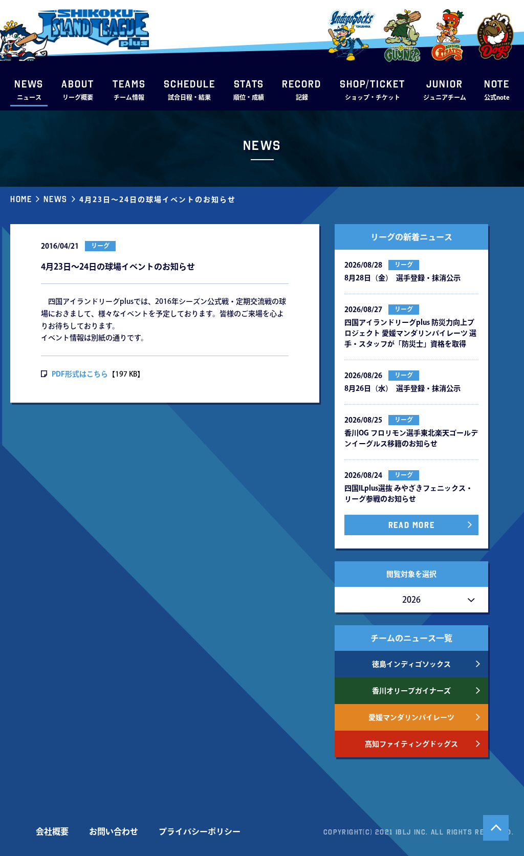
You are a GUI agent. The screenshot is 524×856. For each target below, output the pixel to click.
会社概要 (52, 831)
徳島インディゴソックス (411, 664)
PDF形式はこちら (80, 374)
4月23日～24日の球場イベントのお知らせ (157, 199)
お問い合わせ (113, 831)
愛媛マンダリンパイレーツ (411, 717)
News (55, 199)
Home (21, 199)
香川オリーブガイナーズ (411, 690)
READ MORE (411, 525)
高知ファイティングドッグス (411, 744)
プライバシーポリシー (200, 831)
